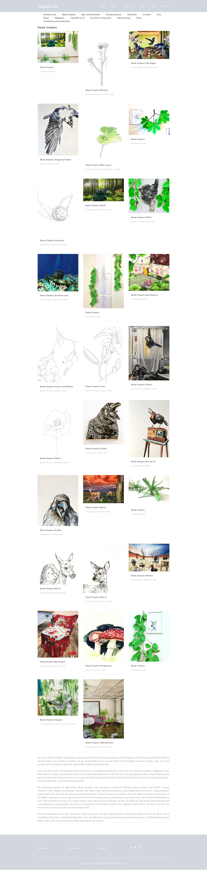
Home (102, 6)
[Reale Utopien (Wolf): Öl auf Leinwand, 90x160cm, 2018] (103, 180)
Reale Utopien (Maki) (141, 217)
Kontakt (165, 6)
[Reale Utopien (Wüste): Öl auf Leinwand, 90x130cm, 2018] (149, 545)
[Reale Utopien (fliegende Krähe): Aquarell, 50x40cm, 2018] (58, 105)
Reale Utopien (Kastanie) (52, 240)
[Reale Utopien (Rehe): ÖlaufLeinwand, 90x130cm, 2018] (103, 476)
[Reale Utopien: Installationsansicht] (58, 32)
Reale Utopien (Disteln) (97, 90)
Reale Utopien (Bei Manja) (52, 662)
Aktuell (114, 6)
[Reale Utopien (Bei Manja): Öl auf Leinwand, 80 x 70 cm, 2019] (58, 612)
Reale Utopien (69, 14)
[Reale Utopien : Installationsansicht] (103, 255)
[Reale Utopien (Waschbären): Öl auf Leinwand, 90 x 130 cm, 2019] (103, 681)
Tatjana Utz (48, 6)
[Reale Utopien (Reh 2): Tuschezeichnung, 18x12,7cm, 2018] (103, 545)
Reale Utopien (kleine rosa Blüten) (56, 386)
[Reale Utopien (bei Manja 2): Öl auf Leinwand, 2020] (149, 255)
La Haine (147, 14)
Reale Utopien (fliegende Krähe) (55, 160)
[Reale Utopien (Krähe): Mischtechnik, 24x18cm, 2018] (58, 476)
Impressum (42, 848)
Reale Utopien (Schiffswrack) (54, 295)
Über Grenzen (123, 18)
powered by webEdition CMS (200, 870)
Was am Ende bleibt (91, 14)
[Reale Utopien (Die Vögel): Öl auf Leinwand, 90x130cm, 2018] (149, 32)
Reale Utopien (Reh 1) (50, 588)
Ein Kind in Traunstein (101, 18)
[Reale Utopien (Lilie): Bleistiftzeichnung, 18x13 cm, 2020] (103, 327)
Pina (159, 14)
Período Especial (113, 14)
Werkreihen (129, 6)
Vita (143, 6)
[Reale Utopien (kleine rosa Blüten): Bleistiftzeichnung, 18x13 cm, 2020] (58, 327)
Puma (139, 18)
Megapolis (60, 18)
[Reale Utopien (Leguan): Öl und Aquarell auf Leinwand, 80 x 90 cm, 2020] (58, 681)
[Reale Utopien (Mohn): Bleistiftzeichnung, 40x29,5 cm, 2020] (58, 401)
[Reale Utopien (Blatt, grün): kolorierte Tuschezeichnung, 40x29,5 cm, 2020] (103, 105)
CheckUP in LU (78, 18)
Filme (153, 6)
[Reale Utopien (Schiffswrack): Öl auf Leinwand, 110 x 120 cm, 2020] (58, 255)
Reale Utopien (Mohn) (50, 458)
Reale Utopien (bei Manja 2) (144, 295)
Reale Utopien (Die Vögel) (143, 63)
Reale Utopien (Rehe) (96, 507)
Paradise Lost (50, 14)
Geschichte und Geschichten (57, 21)
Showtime (132, 14)
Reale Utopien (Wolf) (96, 205)
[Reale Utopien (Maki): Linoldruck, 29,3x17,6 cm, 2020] (149, 180)
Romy (46, 18)
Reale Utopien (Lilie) (95, 386)
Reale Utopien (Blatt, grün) (98, 165)
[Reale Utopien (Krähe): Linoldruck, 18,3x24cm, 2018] (103, 401)
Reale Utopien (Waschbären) (99, 743)
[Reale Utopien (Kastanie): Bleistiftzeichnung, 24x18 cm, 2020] (58, 180)
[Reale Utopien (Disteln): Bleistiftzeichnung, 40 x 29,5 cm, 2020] (103, 32)
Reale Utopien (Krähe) (96, 448)
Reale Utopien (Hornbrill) (143, 461)
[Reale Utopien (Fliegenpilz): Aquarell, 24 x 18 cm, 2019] (103, 612)
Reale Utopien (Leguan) (51, 720)
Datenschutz (74, 848)
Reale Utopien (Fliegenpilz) (99, 666)
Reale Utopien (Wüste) (142, 576)
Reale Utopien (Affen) (141, 384)
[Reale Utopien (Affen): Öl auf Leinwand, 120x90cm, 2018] (149, 327)
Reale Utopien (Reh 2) (96, 597)
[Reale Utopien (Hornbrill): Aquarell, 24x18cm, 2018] (149, 401)
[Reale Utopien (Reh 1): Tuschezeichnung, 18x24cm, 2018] (58, 545)
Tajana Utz (105, 863)
